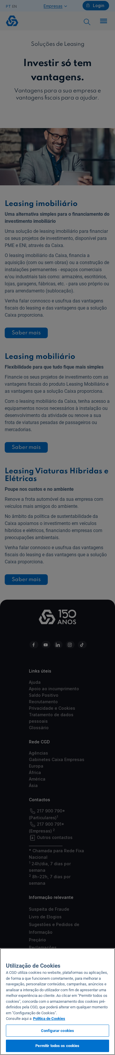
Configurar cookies (57, 1030)
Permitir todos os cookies (57, 1045)
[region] (57, 1001)
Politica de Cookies (49, 1018)
